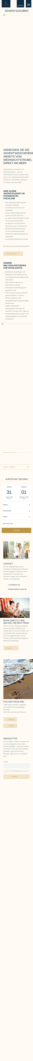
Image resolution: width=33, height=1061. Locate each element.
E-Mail (5, 762)
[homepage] (6, 3)
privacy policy (18, 771)
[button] (12, 456)
